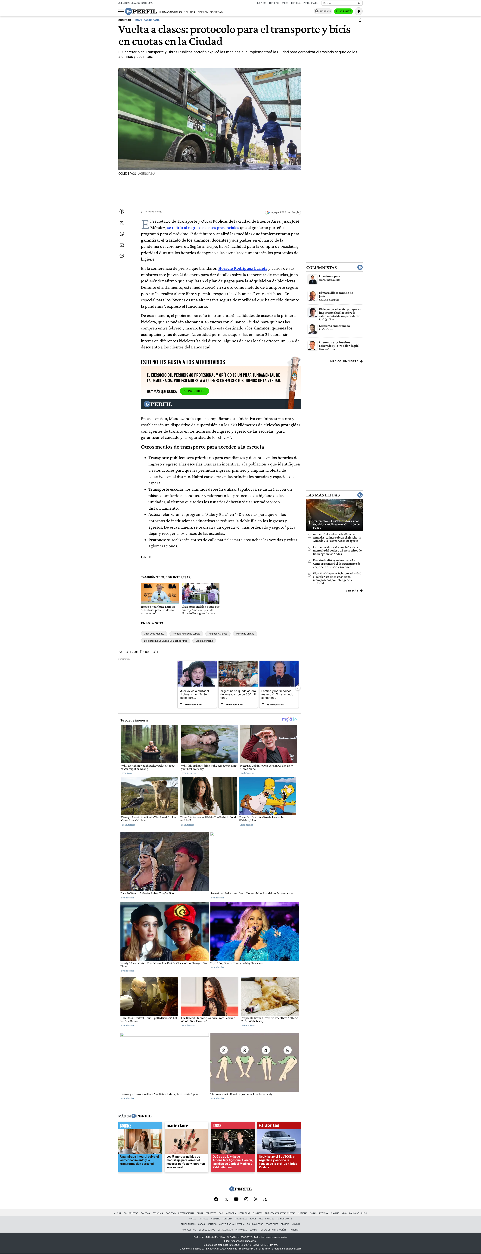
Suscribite (343, 11)
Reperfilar (244, 1213)
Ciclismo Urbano (204, 640)
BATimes (269, 1219)
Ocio (221, 1213)
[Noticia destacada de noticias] (140, 1126)
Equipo (253, 1230)
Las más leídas (323, 495)
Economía (158, 1213)
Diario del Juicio (358, 1213)
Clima (200, 1213)
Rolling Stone (255, 1224)
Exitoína (295, 3)
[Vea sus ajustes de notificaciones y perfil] (358, 11)
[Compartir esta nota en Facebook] (121, 211)
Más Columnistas (344, 361)
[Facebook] (216, 1199)
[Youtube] (236, 1199)
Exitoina (323, 1213)
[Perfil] (141, 1116)
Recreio (285, 1224)
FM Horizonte (284, 1219)
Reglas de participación (273, 1230)
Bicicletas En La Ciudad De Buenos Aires (165, 640)
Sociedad (216, 12)
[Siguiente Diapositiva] (297, 687)
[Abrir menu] (121, 11)
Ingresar (325, 11)
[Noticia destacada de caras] (233, 1126)
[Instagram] (246, 1199)
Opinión (202, 12)
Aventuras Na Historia (231, 1224)
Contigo (212, 1224)
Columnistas (321, 267)
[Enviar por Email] (121, 245)
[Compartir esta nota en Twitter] (121, 222)
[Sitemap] (265, 1199)
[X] (226, 1199)
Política (189, 12)
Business (261, 3)
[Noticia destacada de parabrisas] (279, 1126)
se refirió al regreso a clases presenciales (203, 227)
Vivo (344, 1213)
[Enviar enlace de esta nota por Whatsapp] (121, 233)
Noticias (274, 3)
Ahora (117, 1213)
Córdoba (231, 1213)
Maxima (296, 1224)
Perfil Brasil (310, 3)
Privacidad (241, 1230)
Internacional (186, 1213)
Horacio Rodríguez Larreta (186, 633)
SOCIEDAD (124, 20)
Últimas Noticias (170, 12)
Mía (261, 1219)
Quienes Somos (207, 1230)
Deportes (211, 1213)
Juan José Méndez (154, 633)
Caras (285, 3)
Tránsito (293, 1230)
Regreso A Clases (218, 633)
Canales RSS (189, 1230)
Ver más (352, 590)
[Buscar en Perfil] (359, 3)
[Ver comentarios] (360, 21)
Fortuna (227, 1219)
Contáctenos (225, 1230)
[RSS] (255, 1199)
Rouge (253, 1219)
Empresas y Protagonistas (280, 1213)
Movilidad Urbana (245, 633)
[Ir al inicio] (141, 11)
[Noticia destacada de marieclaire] (186, 1126)
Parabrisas (241, 1219)
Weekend (215, 1219)
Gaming (335, 1213)
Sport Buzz (272, 1224)
